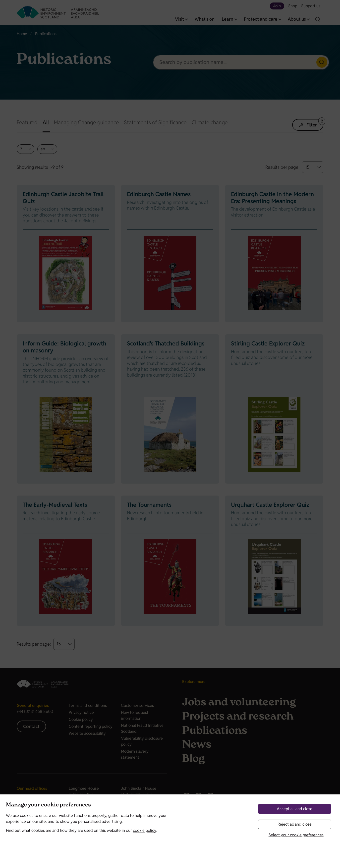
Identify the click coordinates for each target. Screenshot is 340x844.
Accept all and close (294, 808)
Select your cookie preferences (296, 835)
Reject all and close (295, 824)
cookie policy (144, 830)
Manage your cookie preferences (48, 805)
